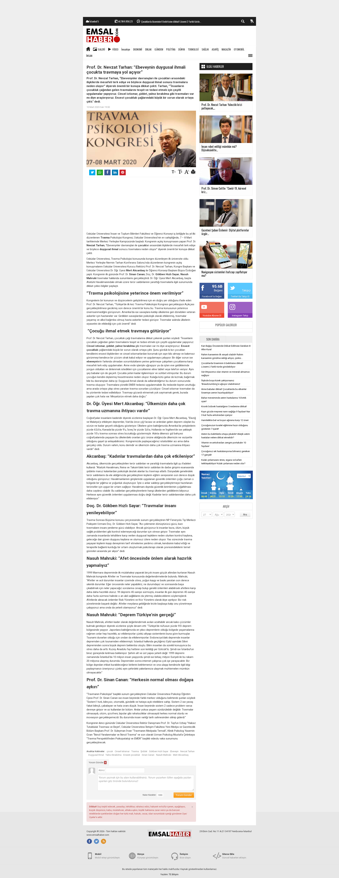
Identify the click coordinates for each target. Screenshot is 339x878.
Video (115, 49)
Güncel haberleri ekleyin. (234, 856)
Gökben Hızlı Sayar (158, 751)
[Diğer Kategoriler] (250, 55)
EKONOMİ (137, 49)
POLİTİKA (170, 49)
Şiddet (144, 751)
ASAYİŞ (215, 49)
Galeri (101, 49)
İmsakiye (125, 49)
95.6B (217, 286)
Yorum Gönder (97, 762)
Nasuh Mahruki (163, 755)
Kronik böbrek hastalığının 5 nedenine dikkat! (224, 406)
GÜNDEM (158, 49)
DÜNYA (181, 49)
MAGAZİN (226, 49)
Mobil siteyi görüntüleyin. (107, 856)
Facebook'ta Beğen (212, 296)
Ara (245, 514)
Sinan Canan (148, 755)
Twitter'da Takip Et (240, 296)
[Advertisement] (169, 8)
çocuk (110, 751)
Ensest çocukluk (131, 755)
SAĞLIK (205, 49)
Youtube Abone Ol (212, 315)
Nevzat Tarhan (187, 751)
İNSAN (89, 56)
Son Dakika (212, 339)
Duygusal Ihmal (96, 755)
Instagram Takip (240, 315)
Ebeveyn (174, 751)
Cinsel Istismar (122, 751)
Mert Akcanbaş (181, 755)
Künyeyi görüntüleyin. (148, 856)
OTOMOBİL (239, 49)
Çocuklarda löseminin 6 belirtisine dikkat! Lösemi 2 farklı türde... (171, 21)
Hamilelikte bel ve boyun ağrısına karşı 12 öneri (225, 420)
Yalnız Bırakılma (113, 755)
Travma (135, 751)
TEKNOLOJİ (193, 49)
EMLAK (148, 49)
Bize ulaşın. (185, 856)
